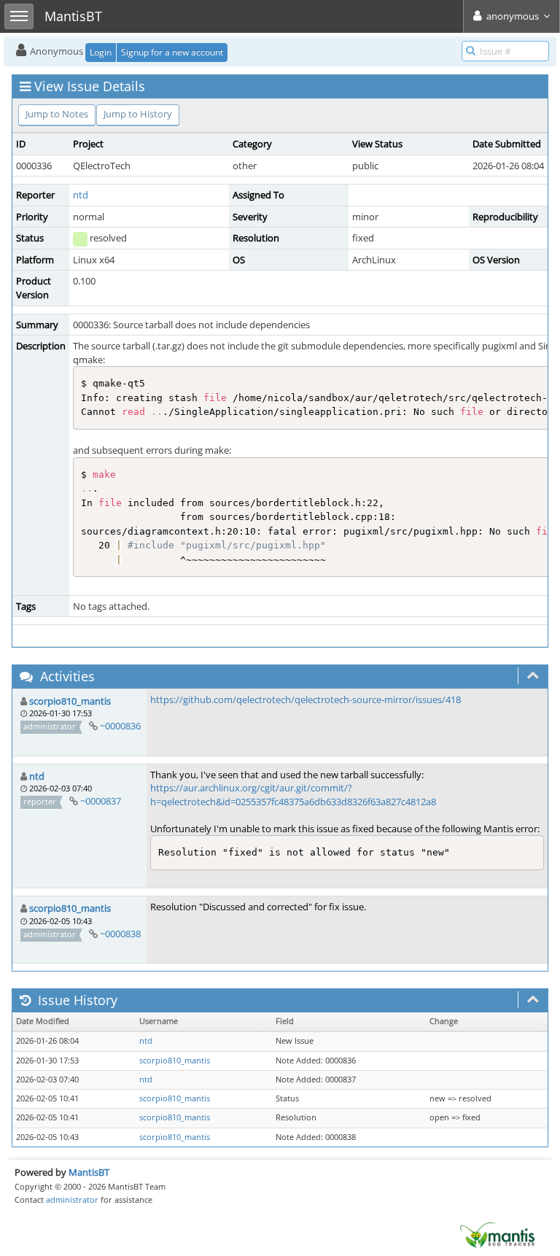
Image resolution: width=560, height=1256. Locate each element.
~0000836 (120, 725)
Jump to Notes (57, 113)
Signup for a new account (172, 52)
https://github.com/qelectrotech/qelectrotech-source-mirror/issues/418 (305, 699)
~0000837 (100, 800)
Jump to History (138, 113)
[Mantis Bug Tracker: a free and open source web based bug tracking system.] (497, 1234)
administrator (72, 1199)
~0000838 (120, 933)
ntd (80, 194)
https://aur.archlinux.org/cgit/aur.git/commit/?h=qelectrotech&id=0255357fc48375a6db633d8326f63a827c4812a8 (293, 794)
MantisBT (89, 1172)
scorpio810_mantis (70, 701)
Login (101, 52)
